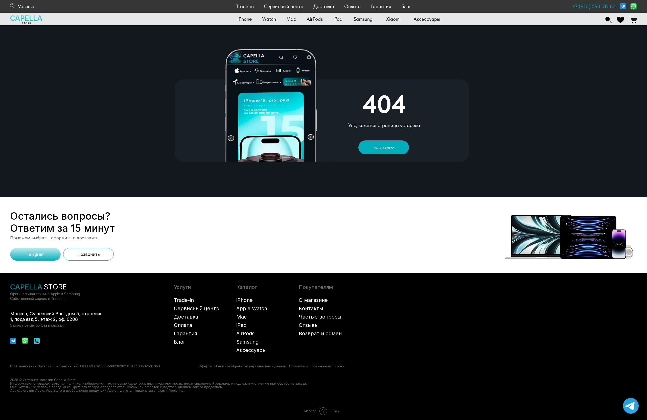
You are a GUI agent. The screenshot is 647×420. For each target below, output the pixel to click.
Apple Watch (251, 308)
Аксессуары (251, 350)
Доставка (323, 6)
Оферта (205, 366)
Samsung (247, 342)
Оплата (352, 6)
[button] (244, 19)
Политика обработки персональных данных (250, 366)
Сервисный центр (283, 6)
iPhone (244, 300)
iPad (241, 325)
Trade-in (245, 6)
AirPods (245, 333)
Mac (241, 317)
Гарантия (381, 6)
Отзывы (308, 325)
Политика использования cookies (316, 366)
